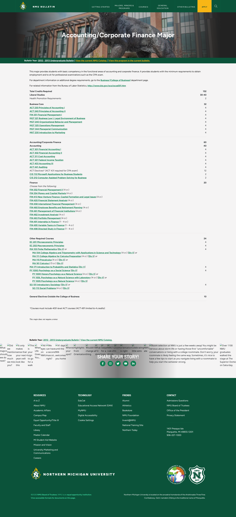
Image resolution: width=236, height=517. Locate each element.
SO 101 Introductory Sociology (45, 284)
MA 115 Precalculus (42, 259)
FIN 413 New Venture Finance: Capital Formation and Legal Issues (63, 197)
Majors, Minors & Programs (124, 7)
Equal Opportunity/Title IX (46, 420)
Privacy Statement (176, 415)
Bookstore (127, 410)
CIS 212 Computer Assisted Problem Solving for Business (58, 177)
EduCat (81, 400)
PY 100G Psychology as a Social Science (50, 270)
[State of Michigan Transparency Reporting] (176, 474)
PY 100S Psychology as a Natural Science (53, 281)
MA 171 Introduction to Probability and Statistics (54, 267)
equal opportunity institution (79, 495)
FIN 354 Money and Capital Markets (48, 193)
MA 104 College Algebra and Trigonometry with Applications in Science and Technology (76, 252)
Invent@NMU (129, 420)
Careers (37, 458)
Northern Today (129, 430)
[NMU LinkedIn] (133, 363)
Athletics (126, 405)
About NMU (39, 405)
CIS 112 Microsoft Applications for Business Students (56, 174)
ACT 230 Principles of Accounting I (47, 107)
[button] (216, 6)
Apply (204, 7)
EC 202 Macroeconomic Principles (47, 245)
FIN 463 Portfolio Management (45, 218)
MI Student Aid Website (45, 440)
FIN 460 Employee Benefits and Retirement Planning (56, 207)
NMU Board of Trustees (178, 405)
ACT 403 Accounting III (41, 163)
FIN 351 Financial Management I (46, 114)
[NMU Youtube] (125, 363)
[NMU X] (118, 363)
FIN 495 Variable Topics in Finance (47, 225)
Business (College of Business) (116, 80)
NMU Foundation (130, 415)
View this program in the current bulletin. (129, 60)
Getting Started (101, 7)
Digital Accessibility (87, 415)
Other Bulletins (186, 7)
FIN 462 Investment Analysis (44, 214)
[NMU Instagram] (110, 363)
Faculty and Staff (42, 425)
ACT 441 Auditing (38, 167)
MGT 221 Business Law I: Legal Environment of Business (57, 118)
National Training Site (132, 425)
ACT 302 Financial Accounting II (46, 153)
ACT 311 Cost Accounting (42, 156)
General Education (163, 7)
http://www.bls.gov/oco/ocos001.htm (107, 85)
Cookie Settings (86, 420)
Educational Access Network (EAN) (95, 405)
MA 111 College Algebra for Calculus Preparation (56, 256)
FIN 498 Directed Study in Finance (47, 229)
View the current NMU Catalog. (91, 60)
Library (37, 430)
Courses (143, 7)
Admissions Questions (177, 400)
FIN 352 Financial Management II (46, 189)
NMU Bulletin (44, 6)
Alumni (125, 400)
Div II (60, 249)
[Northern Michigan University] (23, 6)
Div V (82, 267)
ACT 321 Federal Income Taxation (46, 160)
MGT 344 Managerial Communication (48, 129)
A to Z (37, 400)
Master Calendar (42, 435)
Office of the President (178, 410)
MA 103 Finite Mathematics (43, 249)
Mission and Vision (43, 445)
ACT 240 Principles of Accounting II (48, 111)
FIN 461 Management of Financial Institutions (52, 211)
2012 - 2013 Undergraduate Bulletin (56, 60)
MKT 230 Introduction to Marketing (47, 132)
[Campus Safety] (197, 474)
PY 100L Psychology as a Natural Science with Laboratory (61, 277)
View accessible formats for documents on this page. (53, 498)
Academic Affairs (42, 410)
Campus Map (40, 415)
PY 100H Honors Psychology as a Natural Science (57, 274)
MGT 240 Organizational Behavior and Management (56, 122)
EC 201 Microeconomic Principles (46, 242)
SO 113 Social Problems (44, 288)
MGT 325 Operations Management (47, 125)
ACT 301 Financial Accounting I (45, 149)
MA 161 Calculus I (41, 263)
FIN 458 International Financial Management (52, 204)
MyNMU (82, 410)
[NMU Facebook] (102, 363)
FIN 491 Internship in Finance (44, 221)
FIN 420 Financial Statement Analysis (48, 200)
